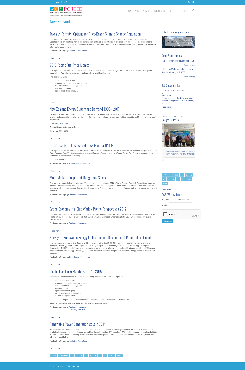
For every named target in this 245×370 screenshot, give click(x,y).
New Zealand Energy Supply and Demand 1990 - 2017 (85, 109)
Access (76, 366)
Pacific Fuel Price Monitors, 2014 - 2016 (76, 271)
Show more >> (168, 189)
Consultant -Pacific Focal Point (174, 90)
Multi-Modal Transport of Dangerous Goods (78, 177)
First (165, 174)
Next (189, 179)
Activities (146, 11)
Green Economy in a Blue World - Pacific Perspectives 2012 (88, 209)
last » (119, 355)
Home (57, 2)
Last (165, 183)
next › (111, 355)
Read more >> (189, 65)
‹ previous (64, 355)
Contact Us (64, 2)
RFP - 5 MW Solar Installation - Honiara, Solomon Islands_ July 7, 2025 (177, 70)
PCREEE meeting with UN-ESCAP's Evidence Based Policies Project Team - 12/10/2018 (178, 152)
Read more (55, 58)
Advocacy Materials (77, 309)
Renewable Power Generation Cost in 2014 (78, 324)
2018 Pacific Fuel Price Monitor (70, 65)
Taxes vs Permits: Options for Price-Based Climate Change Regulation (95, 34)
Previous (174, 174)
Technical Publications (78, 50)
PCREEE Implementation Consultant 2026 (178, 60)
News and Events (159, 11)
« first (53, 355)
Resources (172, 11)
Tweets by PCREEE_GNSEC (173, 116)
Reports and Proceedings (79, 163)
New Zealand (64, 123)
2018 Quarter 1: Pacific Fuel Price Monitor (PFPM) (82, 145)
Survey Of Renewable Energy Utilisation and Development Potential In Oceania (101, 237)
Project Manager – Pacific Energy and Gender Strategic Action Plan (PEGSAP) (178, 99)
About (137, 11)
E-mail (165, 205)
